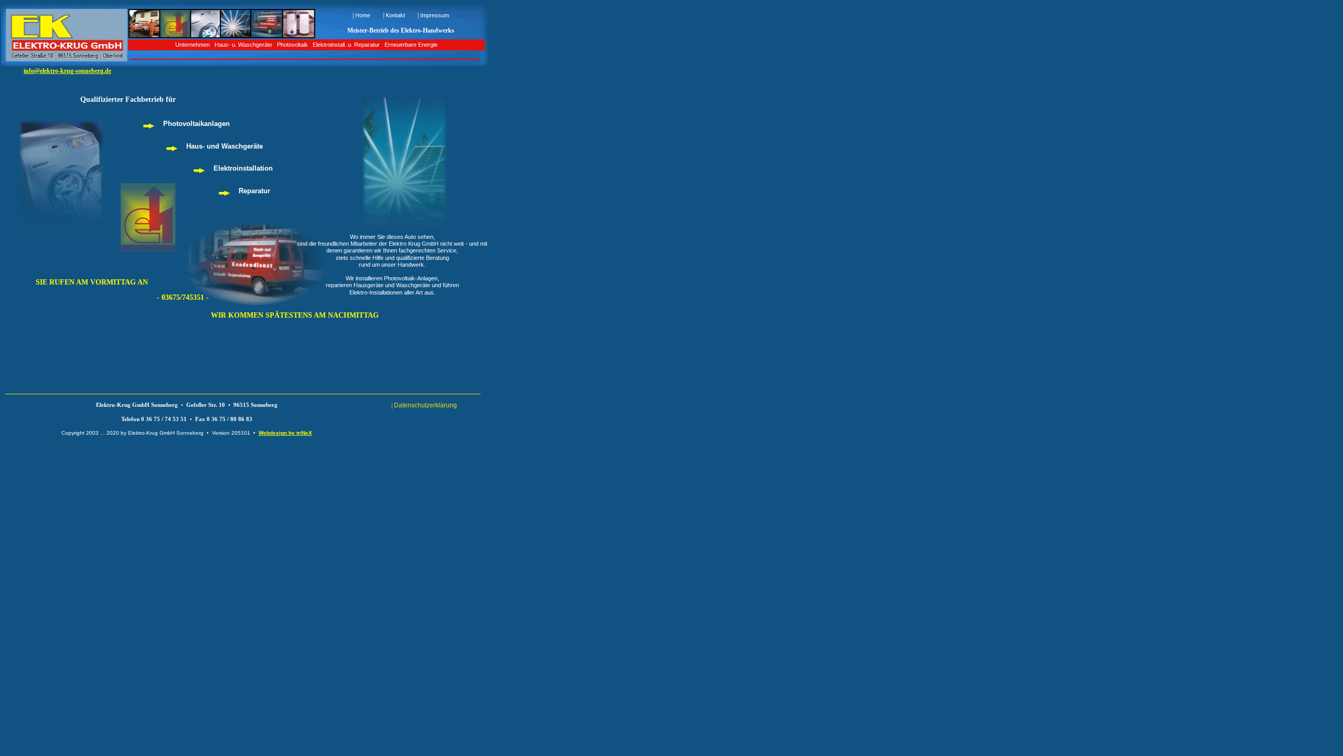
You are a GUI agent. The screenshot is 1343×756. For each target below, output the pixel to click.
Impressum (434, 15)
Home (362, 15)
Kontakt (395, 15)
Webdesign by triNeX (285, 433)
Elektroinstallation (243, 168)
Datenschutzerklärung (425, 405)
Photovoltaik (292, 44)
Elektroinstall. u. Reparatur (346, 44)
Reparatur (254, 191)
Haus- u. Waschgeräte (243, 44)
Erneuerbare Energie (411, 44)
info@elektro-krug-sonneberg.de (67, 71)
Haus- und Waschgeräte (224, 146)
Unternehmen (192, 44)
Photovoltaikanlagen (196, 124)
